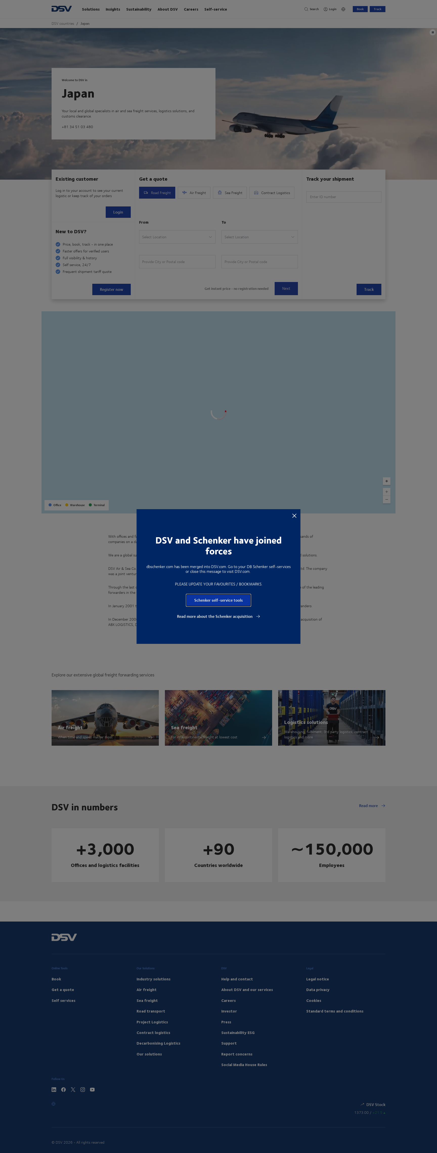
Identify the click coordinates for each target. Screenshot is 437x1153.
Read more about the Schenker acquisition (215, 616)
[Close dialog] (294, 515)
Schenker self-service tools (218, 600)
